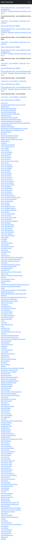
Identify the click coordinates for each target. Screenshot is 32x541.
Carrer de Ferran (5, 155)
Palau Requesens (5, 410)
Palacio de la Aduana (7, 386)
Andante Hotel (5, 106)
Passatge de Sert (5, 424)
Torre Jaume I (4, 526)
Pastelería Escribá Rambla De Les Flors (11, 439)
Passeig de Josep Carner (7, 433)
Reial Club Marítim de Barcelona (10, 504)
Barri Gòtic (5, 21)
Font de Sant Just (5, 310)
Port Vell (3, 491)
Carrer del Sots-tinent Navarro (9, 221)
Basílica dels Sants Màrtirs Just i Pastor (12, 139)
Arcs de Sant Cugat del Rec (8, 110)
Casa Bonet (4, 241)
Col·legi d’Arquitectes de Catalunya (10, 264)
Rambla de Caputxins (7, 497)
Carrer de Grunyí (5, 159)
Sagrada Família (5, 506)
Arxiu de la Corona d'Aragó (8, 112)
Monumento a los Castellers (9, 372)
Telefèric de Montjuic (7, 515)
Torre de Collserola (6, 522)
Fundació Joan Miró (6, 319)
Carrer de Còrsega (6, 154)
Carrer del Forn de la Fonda (8, 217)
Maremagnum (5, 355)
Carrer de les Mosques (7, 183)
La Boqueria (4, 346)
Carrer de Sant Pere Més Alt (8, 199)
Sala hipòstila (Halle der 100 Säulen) (11, 508)
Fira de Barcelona (6, 306)
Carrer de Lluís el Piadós (7, 185)
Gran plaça (4, 323)
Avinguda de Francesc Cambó (9, 117)
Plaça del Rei (4, 481)
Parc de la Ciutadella (6, 415)
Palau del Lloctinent (6, 401)
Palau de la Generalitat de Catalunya (11, 392)
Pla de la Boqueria (6, 441)
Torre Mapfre (4, 528)
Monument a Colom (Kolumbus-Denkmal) (12, 368)
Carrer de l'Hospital (6, 165)
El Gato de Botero (6, 281)
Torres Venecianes (6, 531)
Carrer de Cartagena (6, 152)
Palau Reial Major (6, 408)
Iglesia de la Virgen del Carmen (9, 337)
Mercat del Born (5, 361)
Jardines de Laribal (6, 341)
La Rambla (4, 348)
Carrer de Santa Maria (7, 201)
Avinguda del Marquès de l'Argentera (11, 121)
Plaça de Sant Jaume (6, 464)
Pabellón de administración (8, 383)
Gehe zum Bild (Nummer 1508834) (10, 68)
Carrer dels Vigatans (6, 234)
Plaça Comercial (5, 442)
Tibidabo (3, 519)
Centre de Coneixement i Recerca (10, 261)
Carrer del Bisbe (13, 21)
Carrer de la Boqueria (7, 166)
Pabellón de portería (6, 384)
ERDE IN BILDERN (7, 2)
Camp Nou (4, 143)
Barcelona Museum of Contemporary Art (12, 130)
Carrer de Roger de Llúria (8, 195)
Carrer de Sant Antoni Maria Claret (10, 197)
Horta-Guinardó (5, 330)
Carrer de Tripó (5, 203)
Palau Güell (4, 402)
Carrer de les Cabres (6, 179)
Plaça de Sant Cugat (6, 462)
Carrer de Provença (6, 192)
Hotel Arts (4, 333)
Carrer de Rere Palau (7, 194)
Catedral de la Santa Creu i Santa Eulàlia (12, 257)
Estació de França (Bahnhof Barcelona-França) (14, 297)
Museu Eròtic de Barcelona (8, 379)
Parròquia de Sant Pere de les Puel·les (11, 421)
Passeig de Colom (6, 430)
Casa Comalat (5, 244)
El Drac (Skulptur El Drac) (8, 279)
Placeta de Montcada (7, 486)
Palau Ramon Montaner (7, 406)
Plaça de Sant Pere (6, 472)
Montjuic (3, 366)
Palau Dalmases (5, 390)
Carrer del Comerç (6, 215)
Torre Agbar (4, 521)
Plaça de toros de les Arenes (9, 475)
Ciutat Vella (22, 21)
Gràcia (3, 321)
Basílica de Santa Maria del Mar (9, 136)
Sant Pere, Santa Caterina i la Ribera (11, 510)
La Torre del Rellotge (6, 350)
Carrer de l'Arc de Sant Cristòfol (10, 161)
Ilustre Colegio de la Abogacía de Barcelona (13, 339)
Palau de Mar (4, 397)
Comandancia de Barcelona (8, 266)
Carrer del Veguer (6, 223)
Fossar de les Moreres (7, 317)
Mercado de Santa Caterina (8, 359)
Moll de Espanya (5, 364)
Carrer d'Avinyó (5, 150)
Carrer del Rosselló (6, 219)
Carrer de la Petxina (6, 174)
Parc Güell (4, 419)
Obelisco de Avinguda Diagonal (9, 381)
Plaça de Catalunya (6, 446)
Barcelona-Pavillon (6, 132)
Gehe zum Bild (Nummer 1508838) (10, 100)
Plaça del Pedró (5, 477)
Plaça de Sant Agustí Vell (8, 461)
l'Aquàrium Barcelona (7, 344)
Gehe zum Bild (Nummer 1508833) (10, 47)
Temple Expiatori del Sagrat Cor (10, 517)
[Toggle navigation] (29, 2)
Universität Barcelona (7, 535)
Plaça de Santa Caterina (7, 473)
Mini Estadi (4, 363)
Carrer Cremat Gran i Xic (8, 146)
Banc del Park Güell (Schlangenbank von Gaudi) (14, 128)
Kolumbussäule (5, 343)
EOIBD (3, 288)
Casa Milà (3, 254)
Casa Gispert (4, 250)
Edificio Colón (5, 274)
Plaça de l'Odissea (6, 455)
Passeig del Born (5, 437)
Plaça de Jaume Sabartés (8, 452)
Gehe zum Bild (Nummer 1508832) (10, 26)
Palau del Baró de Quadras (8, 399)
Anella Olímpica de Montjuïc (9, 108)
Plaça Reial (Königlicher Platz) (9, 484)
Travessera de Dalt (6, 533)
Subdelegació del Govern (8, 511)
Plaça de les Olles (6, 459)
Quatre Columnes (6, 495)
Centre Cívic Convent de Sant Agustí (11, 259)
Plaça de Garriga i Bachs (7, 448)
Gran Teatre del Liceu (7, 324)
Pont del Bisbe (5, 490)
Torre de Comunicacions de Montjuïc (11, 524)
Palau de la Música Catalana (9, 393)
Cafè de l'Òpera (5, 141)
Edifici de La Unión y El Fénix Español (11, 272)
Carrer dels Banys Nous (7, 225)
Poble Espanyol (5, 488)
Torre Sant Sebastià (6, 530)
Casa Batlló (4, 239)
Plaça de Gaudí (5, 450)
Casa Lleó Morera (6, 252)
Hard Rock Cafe (5, 328)
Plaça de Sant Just (6, 468)
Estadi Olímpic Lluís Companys (9, 301)
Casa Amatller (5, 237)
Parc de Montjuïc (5, 417)
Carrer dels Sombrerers (7, 232)
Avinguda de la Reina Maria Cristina (11, 119)
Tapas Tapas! (4, 513)
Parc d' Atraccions (6, 413)
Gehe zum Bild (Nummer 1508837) (10, 84)
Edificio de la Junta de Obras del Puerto (12, 275)
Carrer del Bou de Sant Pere (9, 210)
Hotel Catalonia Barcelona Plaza (10, 335)
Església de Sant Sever (7, 292)
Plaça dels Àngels (6, 482)
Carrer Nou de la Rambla (8, 235)
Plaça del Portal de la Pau (8, 479)
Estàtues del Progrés (7, 303)
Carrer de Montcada (6, 188)
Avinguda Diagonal (6, 125)
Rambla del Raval (5, 501)
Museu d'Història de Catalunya (9, 377)
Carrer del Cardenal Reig (8, 214)
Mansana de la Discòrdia (8, 353)
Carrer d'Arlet (4, 148)
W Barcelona (4, 537)
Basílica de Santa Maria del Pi (9, 137)
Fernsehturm (4, 304)
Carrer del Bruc (5, 212)
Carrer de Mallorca (6, 186)
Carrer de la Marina (6, 168)
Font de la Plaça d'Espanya (8, 308)
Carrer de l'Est (5, 163)
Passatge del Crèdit (6, 426)
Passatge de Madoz (6, 422)
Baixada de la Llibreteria (7, 126)
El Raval (3, 283)
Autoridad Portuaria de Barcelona (10, 114)
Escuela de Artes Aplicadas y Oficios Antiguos (13, 290)
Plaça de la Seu (5, 457)
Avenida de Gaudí (6, 116)
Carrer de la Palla (5, 170)
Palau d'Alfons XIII (6, 388)
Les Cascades (4, 352)
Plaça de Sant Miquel (7, 470)
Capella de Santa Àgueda (8, 145)
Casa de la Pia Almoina (7, 246)
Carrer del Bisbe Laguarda (8, 208)
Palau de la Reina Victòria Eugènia (10, 395)
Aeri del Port (4, 103)
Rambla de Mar (5, 499)
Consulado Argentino (7, 268)
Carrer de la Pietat (6, 175)
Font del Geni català (6, 314)
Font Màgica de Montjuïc (8, 315)
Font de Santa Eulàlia (7, 312)
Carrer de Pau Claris (6, 190)
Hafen (2, 326)
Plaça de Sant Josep (6, 466)
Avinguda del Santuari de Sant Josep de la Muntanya (15, 123)
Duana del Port (5, 270)
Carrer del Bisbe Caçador (8, 206)
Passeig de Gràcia (6, 432)
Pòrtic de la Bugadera (7, 493)
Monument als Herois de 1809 (9, 370)
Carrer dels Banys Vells (7, 226)
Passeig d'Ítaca (5, 428)
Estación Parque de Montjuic (9, 299)
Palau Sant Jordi (5, 412)
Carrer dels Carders (6, 228)
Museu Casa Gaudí (6, 375)
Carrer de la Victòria (6, 177)
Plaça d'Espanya (5, 444)
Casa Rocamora (5, 255)
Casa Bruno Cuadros (6, 243)
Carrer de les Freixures (7, 181)
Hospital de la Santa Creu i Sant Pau (11, 332)
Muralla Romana (5, 373)
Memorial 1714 (5, 357)
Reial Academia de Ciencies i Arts (10, 502)
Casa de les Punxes (6, 248)
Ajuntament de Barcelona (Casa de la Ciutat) (13, 105)
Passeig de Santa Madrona (8, 435)
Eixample (3, 277)
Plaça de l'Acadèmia (6, 453)
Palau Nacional (5, 404)
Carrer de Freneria (6, 157)
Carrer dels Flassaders (7, 230)
